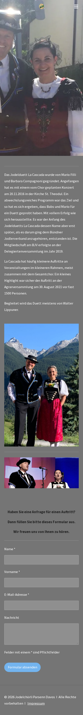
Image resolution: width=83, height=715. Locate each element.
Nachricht (11, 617)
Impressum (36, 703)
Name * (9, 549)
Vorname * (12, 572)
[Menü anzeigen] (76, 6)
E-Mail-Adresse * (16, 594)
